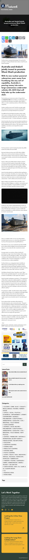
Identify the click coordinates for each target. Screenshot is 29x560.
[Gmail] (6, 41)
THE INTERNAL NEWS (6, 9)
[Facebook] (3, 38)
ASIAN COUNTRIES (9, 424)
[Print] (20, 38)
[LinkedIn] (13, 38)
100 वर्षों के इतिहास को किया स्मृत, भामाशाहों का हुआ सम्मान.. (17, 384)
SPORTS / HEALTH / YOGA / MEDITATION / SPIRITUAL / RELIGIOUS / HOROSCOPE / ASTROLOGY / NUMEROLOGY (14, 456)
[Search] (25, 364)
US (5, 470)
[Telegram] (10, 38)
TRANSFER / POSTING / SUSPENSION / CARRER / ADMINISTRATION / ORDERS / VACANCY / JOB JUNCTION (13, 462)
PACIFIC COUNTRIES (20, 326)
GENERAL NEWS (8, 446)
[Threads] (10, 41)
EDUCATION (7, 442)
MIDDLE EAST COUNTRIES (10, 448)
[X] (17, 38)
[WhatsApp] (6, 38)
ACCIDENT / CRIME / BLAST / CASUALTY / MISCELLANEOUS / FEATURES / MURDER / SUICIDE (14, 408)
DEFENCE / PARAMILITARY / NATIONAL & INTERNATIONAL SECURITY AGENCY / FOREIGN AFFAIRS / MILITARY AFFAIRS (14, 438)
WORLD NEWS (8, 474)
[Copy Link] (23, 38)
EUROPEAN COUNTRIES (10, 444)
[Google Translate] (3, 41)
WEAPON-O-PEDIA (9, 472)
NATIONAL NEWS (8, 450)
